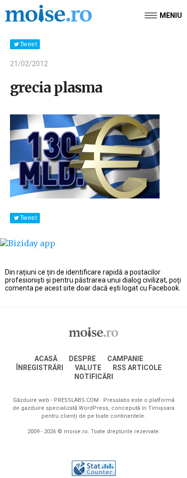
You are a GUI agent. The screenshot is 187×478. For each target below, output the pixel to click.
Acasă (45, 359)
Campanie (125, 359)
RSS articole (137, 368)
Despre (82, 359)
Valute (88, 368)
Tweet (28, 44)
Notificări (93, 377)
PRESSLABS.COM (76, 400)
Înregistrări (39, 368)
